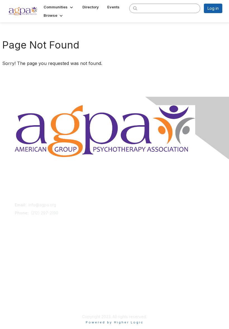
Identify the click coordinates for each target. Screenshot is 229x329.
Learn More (25, 260)
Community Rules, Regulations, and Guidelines (57, 302)
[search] (135, 8)
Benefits (22, 255)
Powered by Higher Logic (115, 322)
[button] (58, 7)
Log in (213, 8)
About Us (23, 297)
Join (19, 249)
